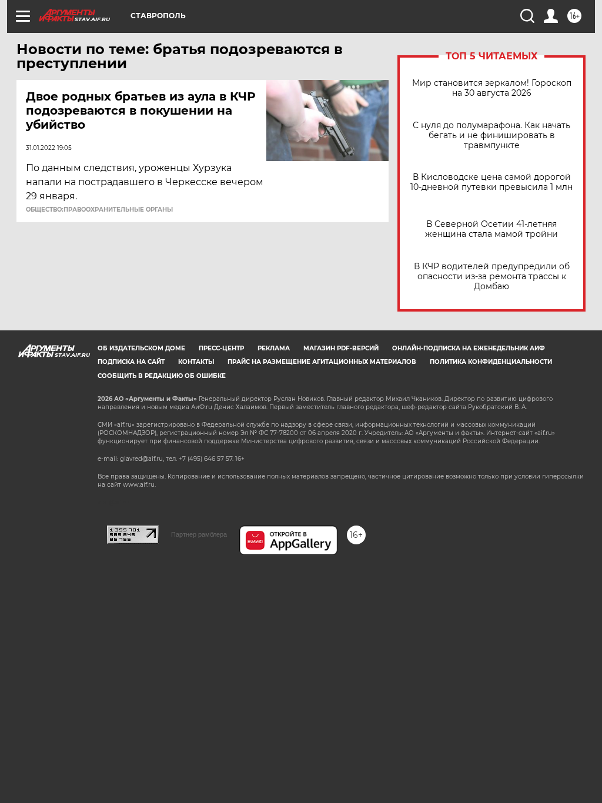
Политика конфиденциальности (491, 362)
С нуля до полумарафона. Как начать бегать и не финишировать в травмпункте (491, 135)
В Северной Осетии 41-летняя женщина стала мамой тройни (491, 229)
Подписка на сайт (131, 362)
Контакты (196, 362)
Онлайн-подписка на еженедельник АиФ (468, 348)
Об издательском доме (141, 348)
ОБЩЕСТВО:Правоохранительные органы (99, 210)
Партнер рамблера (199, 534)
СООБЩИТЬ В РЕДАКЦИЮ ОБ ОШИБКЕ (162, 376)
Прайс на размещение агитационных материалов (322, 362)
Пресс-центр (221, 348)
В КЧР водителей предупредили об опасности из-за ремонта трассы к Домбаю (492, 277)
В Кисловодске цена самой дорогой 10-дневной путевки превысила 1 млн (491, 182)
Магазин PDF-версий (341, 348)
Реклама (273, 348)
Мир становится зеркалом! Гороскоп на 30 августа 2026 (491, 88)
